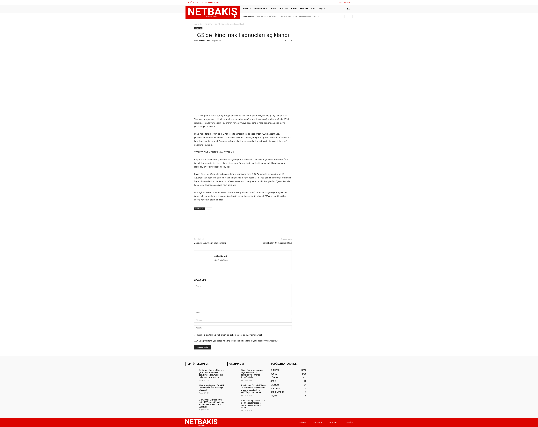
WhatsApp (333, 422)
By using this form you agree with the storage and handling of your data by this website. (237, 341)
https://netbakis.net (221, 260)
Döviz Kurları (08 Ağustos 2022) (277, 243)
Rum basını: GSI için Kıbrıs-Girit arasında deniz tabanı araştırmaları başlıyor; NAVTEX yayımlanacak (253, 388)
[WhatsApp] (331, 2)
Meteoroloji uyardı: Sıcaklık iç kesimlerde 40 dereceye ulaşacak (211, 387)
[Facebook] (320, 2)
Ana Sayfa (198, 24)
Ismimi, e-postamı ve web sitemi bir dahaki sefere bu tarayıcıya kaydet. (229, 335)
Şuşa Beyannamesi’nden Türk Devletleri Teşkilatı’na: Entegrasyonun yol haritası (287, 16)
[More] (223, 47)
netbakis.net (204, 41)
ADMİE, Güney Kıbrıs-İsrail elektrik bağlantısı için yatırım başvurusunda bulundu (253, 404)
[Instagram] (324, 2)
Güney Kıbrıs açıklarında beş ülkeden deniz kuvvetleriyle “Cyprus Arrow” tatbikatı (252, 373)
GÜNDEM (208, 24)
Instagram (318, 422)
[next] (351, 16)
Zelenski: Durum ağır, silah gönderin (210, 243)
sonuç (209, 209)
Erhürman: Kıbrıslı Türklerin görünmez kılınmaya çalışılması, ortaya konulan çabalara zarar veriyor (211, 373)
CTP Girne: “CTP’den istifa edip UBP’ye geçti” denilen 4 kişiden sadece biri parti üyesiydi (211, 403)
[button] (348, 9)
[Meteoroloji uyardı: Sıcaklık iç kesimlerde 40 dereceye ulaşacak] (191, 389)
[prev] (346, 16)
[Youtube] (343, 422)
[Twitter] (327, 2)
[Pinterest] (210, 47)
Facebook (302, 422)
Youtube (349, 422)
